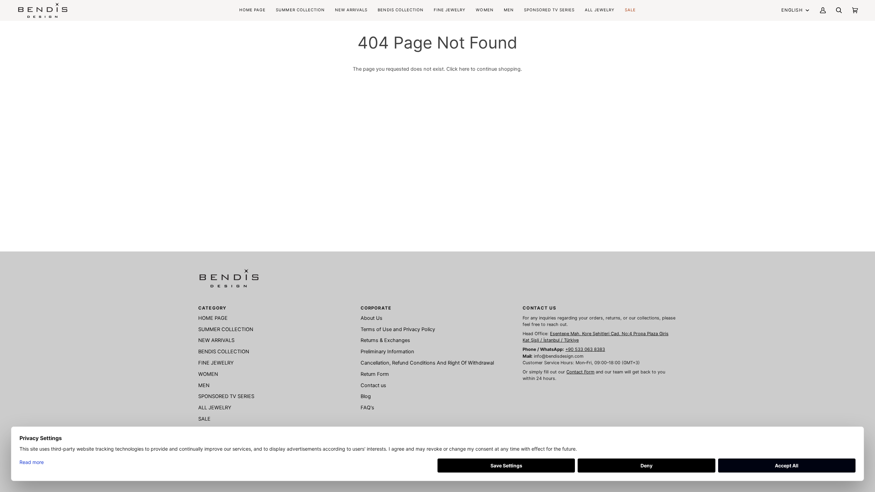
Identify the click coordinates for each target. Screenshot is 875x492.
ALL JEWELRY (214, 408)
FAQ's (367, 408)
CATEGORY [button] (212, 308)
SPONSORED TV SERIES (226, 396)
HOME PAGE (213, 318)
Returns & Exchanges (385, 340)
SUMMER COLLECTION (225, 329)
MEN (204, 385)
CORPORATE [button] (376, 308)
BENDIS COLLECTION (223, 351)
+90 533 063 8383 (585, 349)
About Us (371, 318)
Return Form (375, 374)
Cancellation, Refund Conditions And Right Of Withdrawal (427, 363)
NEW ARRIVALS (216, 340)
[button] (401, 10)
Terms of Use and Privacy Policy (398, 329)
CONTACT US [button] (539, 308)
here (464, 69)
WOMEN (208, 374)
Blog (366, 396)
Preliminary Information (387, 351)
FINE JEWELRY (216, 363)
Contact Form (580, 371)
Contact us (373, 385)
